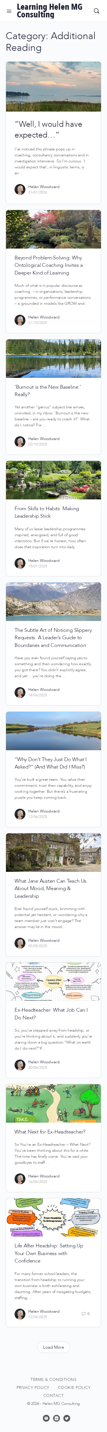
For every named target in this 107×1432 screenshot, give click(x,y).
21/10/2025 (37, 322)
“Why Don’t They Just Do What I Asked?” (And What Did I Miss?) (51, 763)
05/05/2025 (37, 946)
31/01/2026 (37, 192)
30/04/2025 (37, 1067)
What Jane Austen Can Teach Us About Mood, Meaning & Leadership (50, 889)
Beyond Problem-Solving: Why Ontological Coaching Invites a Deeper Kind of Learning (49, 265)
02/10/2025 (37, 444)
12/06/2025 (37, 816)
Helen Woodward (44, 186)
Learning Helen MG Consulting (49, 11)
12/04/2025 (37, 1317)
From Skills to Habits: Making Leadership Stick (47, 512)
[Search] (96, 11)
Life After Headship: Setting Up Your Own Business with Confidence (49, 1253)
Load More (53, 1347)
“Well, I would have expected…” (48, 129)
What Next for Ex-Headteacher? (50, 1131)
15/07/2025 (37, 566)
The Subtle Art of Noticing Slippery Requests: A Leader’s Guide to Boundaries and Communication (53, 638)
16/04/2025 (37, 1181)
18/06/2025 (37, 695)
